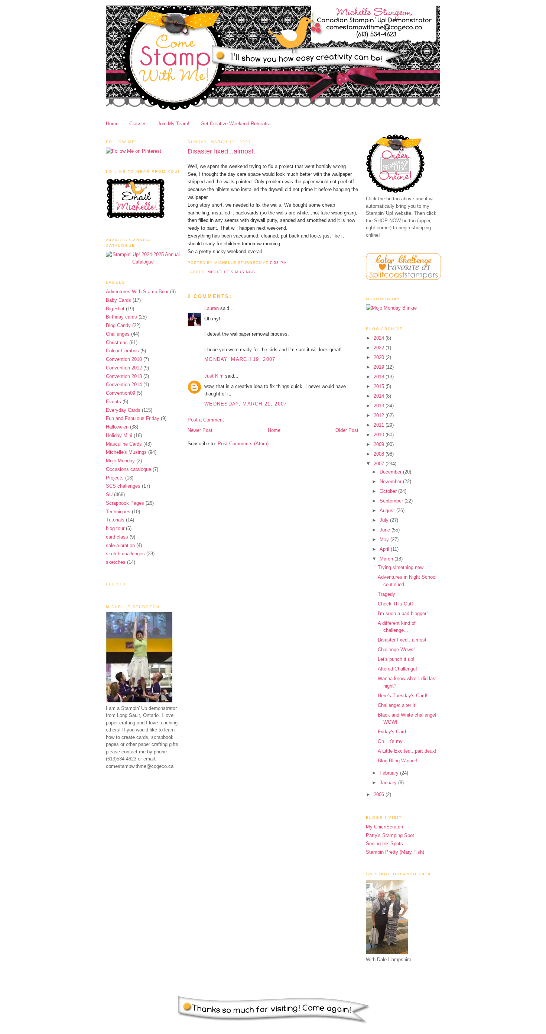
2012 (380, 415)
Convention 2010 (124, 359)
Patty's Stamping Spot (390, 835)
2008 (380, 454)
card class (117, 537)
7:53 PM (278, 263)
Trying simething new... (403, 567)
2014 (380, 396)
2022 (380, 347)
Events (113, 401)
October (389, 491)
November (391, 481)
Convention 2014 (124, 384)
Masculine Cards (124, 444)
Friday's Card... (394, 731)
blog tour (115, 528)
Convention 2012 (124, 368)
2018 (380, 376)
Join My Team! (173, 123)
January (389, 782)
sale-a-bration (120, 545)
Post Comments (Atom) (243, 443)
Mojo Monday (120, 460)
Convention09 (120, 393)
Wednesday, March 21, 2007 (245, 404)
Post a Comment (206, 420)
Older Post (346, 430)
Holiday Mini (119, 435)
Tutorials (115, 520)
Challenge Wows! (396, 649)
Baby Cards (118, 300)
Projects (115, 478)
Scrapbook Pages (125, 503)
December (391, 472)
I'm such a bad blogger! (403, 613)
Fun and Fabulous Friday (132, 418)
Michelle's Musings (126, 452)
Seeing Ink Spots (384, 843)
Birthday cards (121, 317)
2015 (380, 386)
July (385, 520)
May (385, 539)
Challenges (118, 334)
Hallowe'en (117, 427)
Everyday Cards (123, 410)
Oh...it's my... (392, 741)
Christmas (117, 342)
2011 (380, 425)
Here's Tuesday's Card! (403, 695)
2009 (380, 444)
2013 (380, 405)
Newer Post (200, 430)
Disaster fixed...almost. (221, 151)
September (392, 501)
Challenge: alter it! (397, 705)
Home (112, 123)
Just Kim (214, 376)
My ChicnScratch (384, 827)
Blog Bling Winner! (397, 760)
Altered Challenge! (397, 669)
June (385, 530)
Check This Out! (395, 604)
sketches (116, 562)
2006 (380, 794)
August (388, 510)
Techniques (118, 511)
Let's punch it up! (396, 659)
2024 (380, 338)
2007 (380, 463)
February (390, 773)
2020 (380, 357)
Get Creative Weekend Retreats (235, 123)
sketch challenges (125, 553)
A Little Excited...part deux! (407, 751)
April (385, 549)
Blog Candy (118, 325)
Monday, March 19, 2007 (240, 359)
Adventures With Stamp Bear (137, 291)
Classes (138, 123)
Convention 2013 (124, 376)
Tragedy (386, 594)
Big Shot (115, 308)
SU (109, 494)
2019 (380, 367)
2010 (380, 434)
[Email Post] (289, 263)
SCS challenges (123, 486)
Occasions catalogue (128, 469)
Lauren (211, 308)
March (387, 559)
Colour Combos (122, 350)
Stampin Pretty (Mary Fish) (395, 852)
